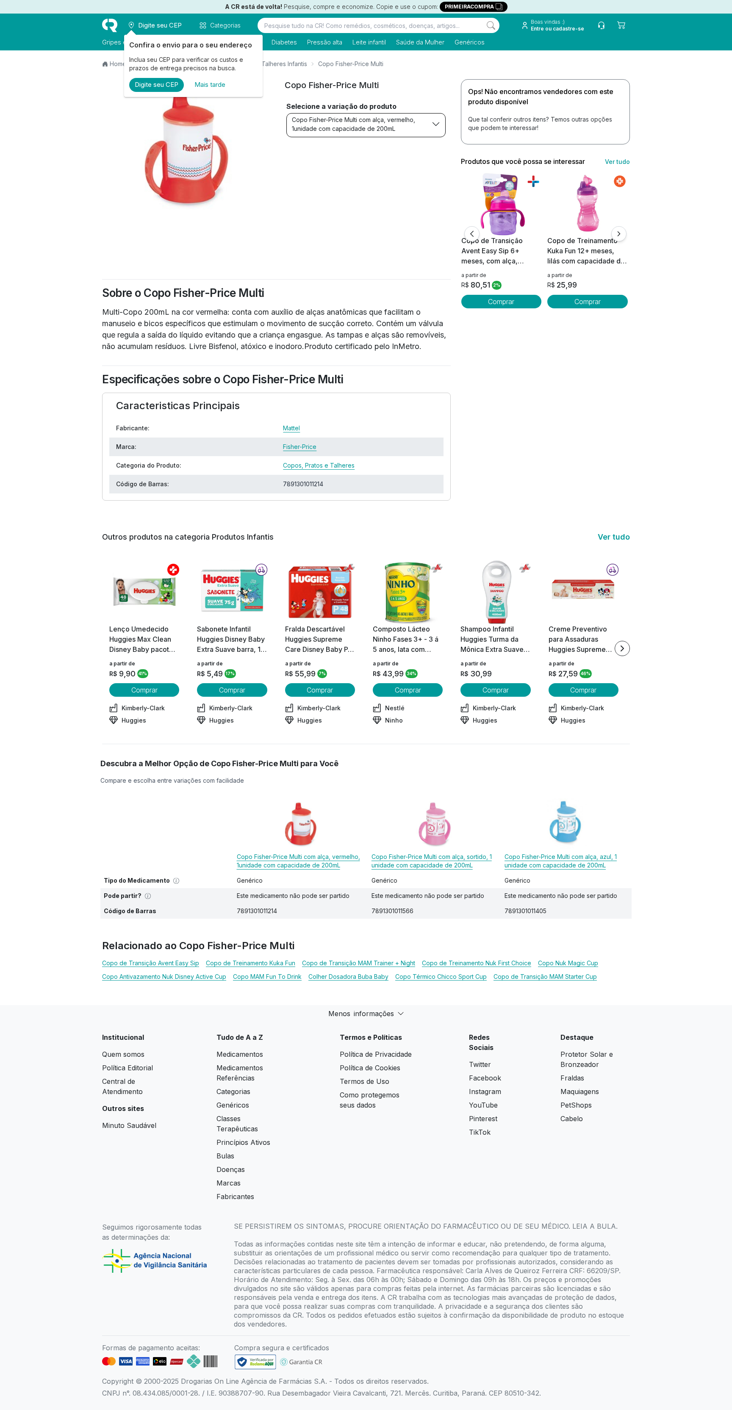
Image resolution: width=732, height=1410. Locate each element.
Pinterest (483, 1118)
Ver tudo (617, 161)
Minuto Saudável (129, 1125)
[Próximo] (619, 233)
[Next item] (622, 648)
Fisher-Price (299, 446)
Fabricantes (235, 1196)
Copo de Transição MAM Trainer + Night (358, 963)
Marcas (228, 1183)
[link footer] (255, 1362)
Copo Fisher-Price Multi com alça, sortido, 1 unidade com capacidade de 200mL (432, 861)
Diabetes (284, 42)
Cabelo (571, 1118)
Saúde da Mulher (420, 42)
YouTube (483, 1105)
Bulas (225, 1156)
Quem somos (123, 1054)
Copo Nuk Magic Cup (568, 963)
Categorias (233, 1091)
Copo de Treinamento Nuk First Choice (476, 963)
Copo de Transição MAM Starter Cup (545, 976)
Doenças (230, 1169)
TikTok (480, 1132)
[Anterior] (472, 233)
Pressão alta (324, 42)
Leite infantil (369, 42)
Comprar (501, 301)
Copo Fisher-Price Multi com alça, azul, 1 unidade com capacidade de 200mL (561, 861)
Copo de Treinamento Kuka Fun (250, 963)
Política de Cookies (370, 1068)
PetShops (576, 1105)
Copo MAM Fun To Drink (267, 976)
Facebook (485, 1078)
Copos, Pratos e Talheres (319, 465)
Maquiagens (579, 1091)
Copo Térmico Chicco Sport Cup (441, 976)
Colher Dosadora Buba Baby (348, 976)
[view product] (501, 203)
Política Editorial (127, 1068)
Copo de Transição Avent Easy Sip (150, 963)
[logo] (109, 25)
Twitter (480, 1064)
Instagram (485, 1091)
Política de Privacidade (376, 1054)
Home (118, 63)
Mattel (291, 428)
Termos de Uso (364, 1081)
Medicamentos (239, 1054)
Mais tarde (209, 84)
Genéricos (470, 42)
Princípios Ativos (243, 1142)
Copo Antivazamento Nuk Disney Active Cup (164, 976)
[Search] (490, 25)
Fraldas (572, 1078)
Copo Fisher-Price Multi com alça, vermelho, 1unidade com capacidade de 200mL (353, 124)
